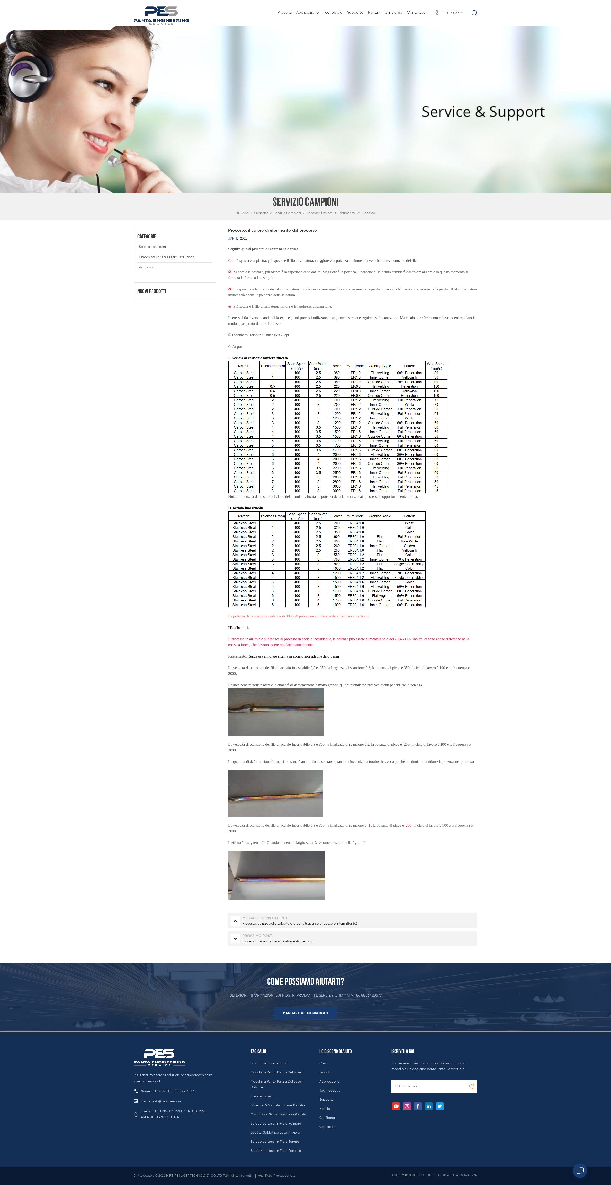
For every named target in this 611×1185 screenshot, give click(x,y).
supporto (355, 13)
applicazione (307, 13)
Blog (394, 1175)
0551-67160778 (184, 1091)
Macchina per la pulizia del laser (166, 257)
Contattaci (416, 13)
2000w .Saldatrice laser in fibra (275, 1132)
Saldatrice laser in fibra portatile (276, 1151)
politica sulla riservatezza (457, 1175)
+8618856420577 (368, 995)
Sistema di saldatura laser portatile (278, 1105)
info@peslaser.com (167, 1101)
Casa (245, 213)
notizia (374, 13)
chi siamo (393, 13)
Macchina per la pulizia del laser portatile (276, 1084)
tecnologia (332, 13)
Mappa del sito (413, 1175)
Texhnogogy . (329, 1090)
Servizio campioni (287, 213)
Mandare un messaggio (305, 1013)
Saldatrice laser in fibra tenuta (275, 1141)
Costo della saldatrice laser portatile (279, 1114)
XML (430, 1175)
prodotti (325, 1072)
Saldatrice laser (152, 247)
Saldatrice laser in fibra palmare (276, 1123)
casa (323, 1063)
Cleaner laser (261, 1096)
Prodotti (285, 13)
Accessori (146, 267)
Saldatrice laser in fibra (269, 1063)
